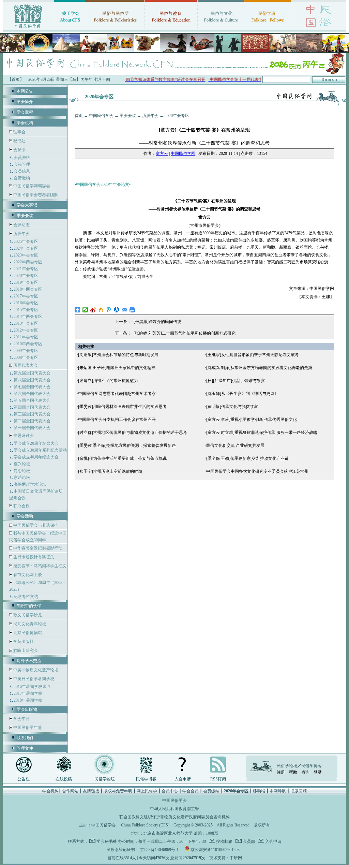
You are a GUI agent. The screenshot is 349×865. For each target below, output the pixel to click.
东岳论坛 (22, 477)
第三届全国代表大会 (32, 414)
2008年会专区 (26, 357)
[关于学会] (70, 29)
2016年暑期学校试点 (32, 686)
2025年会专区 (26, 241)
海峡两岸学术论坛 (30, 484)
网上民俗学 (147, 791)
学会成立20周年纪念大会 (36, 443)
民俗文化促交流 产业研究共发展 (235, 445)
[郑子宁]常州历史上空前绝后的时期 (110, 471)
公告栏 (23, 779)
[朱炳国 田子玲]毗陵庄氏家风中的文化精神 (116, 367)
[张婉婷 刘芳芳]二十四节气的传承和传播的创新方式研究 (185, 333)
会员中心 (170, 791)
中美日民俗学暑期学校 (33, 678)
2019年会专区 (26, 282)
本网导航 (278, 791)
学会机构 (25, 122)
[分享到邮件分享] (124, 309)
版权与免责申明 (118, 791)
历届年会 (21, 233)
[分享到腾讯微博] (109, 309)
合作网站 (70, 791)
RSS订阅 (218, 779)
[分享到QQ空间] (101, 309)
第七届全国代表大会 (32, 386)
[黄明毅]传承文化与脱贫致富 (232, 406)
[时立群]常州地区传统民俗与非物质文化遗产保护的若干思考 (132, 432)
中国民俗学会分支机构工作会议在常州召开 (117, 419)
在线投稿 (64, 779)
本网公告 (25, 91)
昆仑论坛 (22, 470)
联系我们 (25, 737)
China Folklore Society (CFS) (145, 825)
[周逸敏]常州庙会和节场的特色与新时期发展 (118, 354)
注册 (281, 772)
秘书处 (19, 140)
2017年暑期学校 (28, 693)
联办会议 (21, 505)
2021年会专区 (26, 268)
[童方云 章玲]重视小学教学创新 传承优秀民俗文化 (251, 419)
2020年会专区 (26, 275)
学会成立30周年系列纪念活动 (40, 450)
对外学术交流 (29, 660)
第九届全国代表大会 (32, 373)
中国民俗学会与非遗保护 (35, 525)
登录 (318, 772)
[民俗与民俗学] (115, 29)
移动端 (259, 791)
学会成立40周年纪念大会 (36, 457)
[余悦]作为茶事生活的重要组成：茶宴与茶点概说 (122, 458)
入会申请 (182, 779)
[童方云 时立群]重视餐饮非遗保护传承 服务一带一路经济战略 (261, 432)
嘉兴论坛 (22, 463)
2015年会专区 (26, 309)
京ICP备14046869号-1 (159, 849)
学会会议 (128, 115)
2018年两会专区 (28, 289)
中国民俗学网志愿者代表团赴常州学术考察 (117, 393)
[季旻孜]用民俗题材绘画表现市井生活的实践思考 (122, 406)
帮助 (293, 772)
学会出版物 (27, 709)
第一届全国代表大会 (32, 427)
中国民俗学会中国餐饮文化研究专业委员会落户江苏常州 (257, 471)
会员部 (19, 149)
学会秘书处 (106, 841)
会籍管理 (22, 164)
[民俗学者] (267, 29)
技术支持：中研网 (225, 857)
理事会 (19, 132)
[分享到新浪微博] (93, 309)
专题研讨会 (23, 435)
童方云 (162, 153)
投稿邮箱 (223, 841)
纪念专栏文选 (26, 596)
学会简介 (25, 101)
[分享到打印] (132, 309)
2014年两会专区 (28, 316)
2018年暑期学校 (28, 700)
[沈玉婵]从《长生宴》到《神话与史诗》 (242, 393)
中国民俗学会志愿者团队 (35, 194)
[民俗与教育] (171, 29)
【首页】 (15, 79)
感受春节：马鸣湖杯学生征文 (39, 565)
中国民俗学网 (183, 153)
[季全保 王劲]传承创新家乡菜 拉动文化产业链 (247, 458)
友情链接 (91, 791)
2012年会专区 (26, 330)
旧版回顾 (298, 791)
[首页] (28, 29)
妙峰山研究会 (25, 650)
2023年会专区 (26, 255)
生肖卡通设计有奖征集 (33, 557)
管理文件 (25, 748)
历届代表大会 (25, 365)
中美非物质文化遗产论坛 (35, 670)
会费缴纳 (22, 178)
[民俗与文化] (221, 29)
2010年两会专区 (28, 343)
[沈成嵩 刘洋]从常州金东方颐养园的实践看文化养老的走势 (259, 367)
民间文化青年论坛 (29, 623)
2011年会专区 (26, 337)
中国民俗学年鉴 (27, 727)
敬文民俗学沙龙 (27, 615)
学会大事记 (27, 205)
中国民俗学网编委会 (31, 186)
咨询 (305, 772)
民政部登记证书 (120, 849)
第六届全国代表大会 (32, 393)
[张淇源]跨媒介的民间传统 (157, 321)
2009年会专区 (26, 350)
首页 (79, 115)
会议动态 (21, 224)
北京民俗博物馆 (27, 632)
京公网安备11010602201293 (215, 849)
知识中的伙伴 (29, 605)
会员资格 (22, 157)
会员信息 (22, 171)
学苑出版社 (23, 641)
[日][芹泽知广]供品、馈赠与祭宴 (235, 380)
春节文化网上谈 (27, 574)
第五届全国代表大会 (32, 400)
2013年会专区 (26, 323)
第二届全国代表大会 (32, 421)
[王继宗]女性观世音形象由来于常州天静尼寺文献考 (252, 354)
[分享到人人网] (117, 309)
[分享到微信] (85, 309)
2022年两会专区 (28, 262)
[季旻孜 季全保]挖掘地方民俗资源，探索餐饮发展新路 (127, 445)
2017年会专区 (26, 296)
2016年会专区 (26, 302)
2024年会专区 (26, 248)
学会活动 (25, 516)
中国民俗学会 (101, 115)
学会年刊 (21, 718)
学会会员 (190, 791)
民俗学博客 (146, 779)
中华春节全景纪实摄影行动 (37, 548)
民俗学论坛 (104, 779)
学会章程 (25, 112)
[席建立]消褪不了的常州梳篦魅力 (108, 380)
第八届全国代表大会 (32, 380)
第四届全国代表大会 (32, 407)
